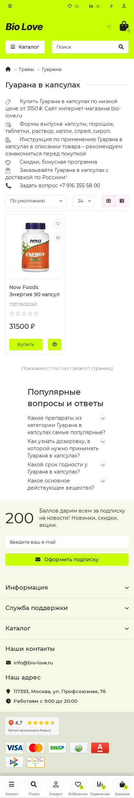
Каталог (17, 628)
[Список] (122, 201)
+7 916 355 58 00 (79, 185)
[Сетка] (108, 201)
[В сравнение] (58, 237)
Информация (26, 587)
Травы (26, 69)
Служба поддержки (36, 607)
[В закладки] (58, 223)
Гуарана (51, 69)
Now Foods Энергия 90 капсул (34, 291)
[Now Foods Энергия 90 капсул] (35, 247)
